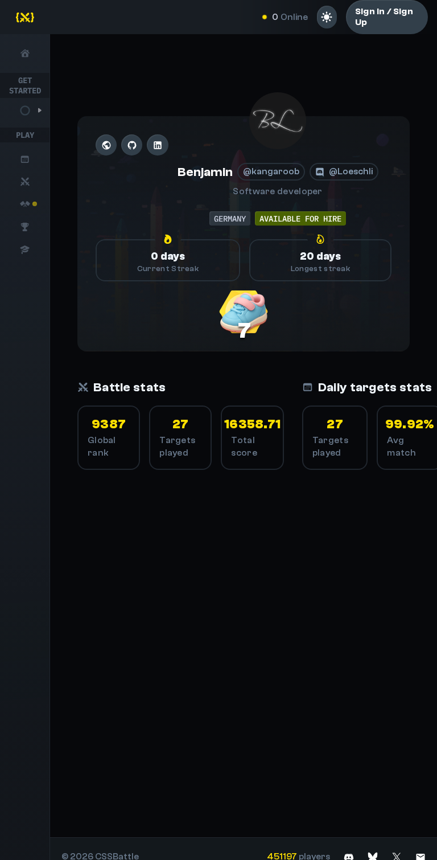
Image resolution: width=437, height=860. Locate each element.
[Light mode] (327, 17)
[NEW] (25, 204)
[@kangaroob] (277, 120)
